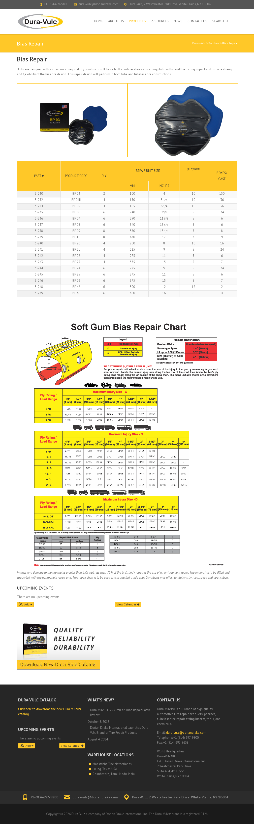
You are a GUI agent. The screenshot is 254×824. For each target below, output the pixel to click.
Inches (164, 186)
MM (132, 186)
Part (39, 176)
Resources (160, 21)
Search (218, 21)
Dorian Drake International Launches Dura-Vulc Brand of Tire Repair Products (120, 730)
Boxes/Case (222, 176)
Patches (213, 43)
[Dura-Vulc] (41, 21)
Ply (104, 176)
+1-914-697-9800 (56, 4)
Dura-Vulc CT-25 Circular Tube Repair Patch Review (120, 712)
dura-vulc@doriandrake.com (98, 4)
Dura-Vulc (198, 43)
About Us (116, 21)
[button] (25, 604)
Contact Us (197, 21)
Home (98, 21)
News (178, 21)
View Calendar (127, 604)
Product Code (76, 176)
